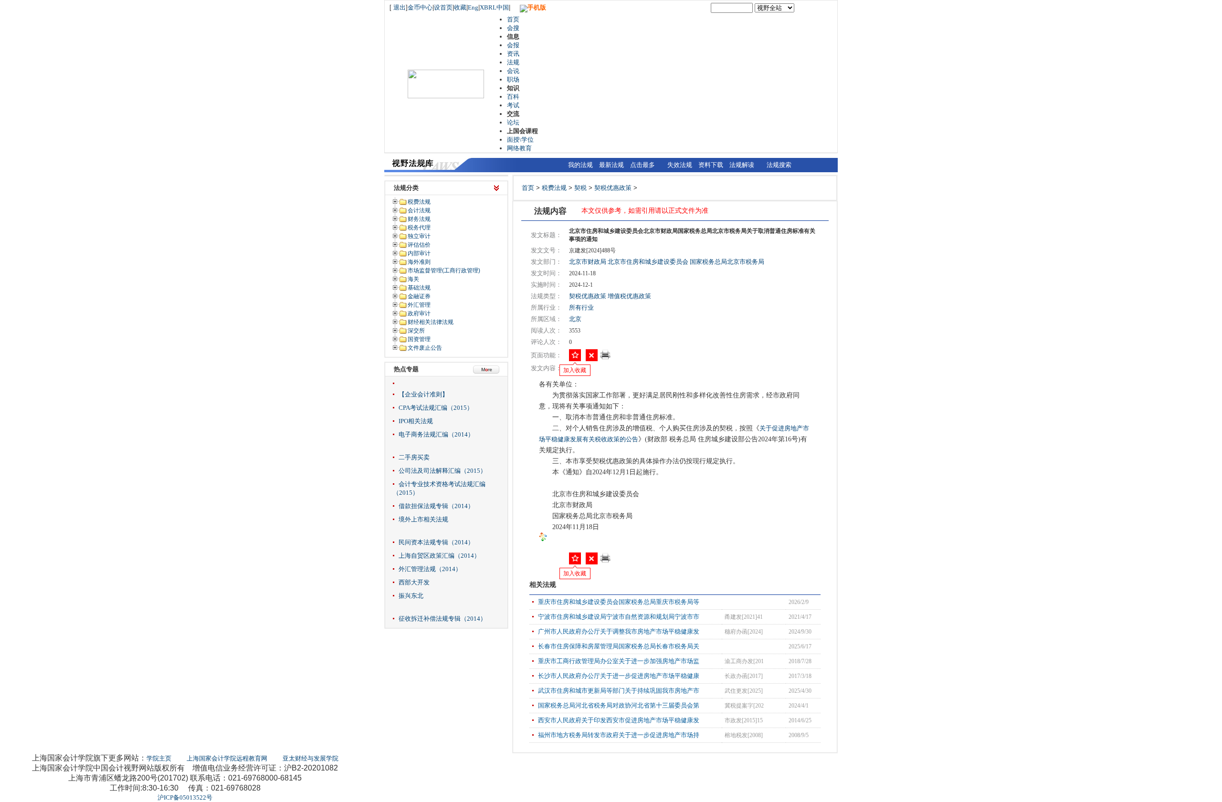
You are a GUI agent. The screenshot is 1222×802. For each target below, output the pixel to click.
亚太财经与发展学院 (310, 758)
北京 (575, 319)
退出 (399, 7)
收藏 (460, 7)
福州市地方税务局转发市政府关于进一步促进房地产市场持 (618, 735)
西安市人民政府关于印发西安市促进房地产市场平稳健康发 (618, 720)
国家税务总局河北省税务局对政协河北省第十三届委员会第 (618, 705)
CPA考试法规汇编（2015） (436, 407)
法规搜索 (779, 164)
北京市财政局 (587, 261)
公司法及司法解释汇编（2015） (442, 470)
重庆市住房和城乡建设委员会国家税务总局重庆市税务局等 (618, 601)
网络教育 (519, 148)
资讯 (513, 53)
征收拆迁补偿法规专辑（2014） (442, 618)
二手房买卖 (414, 457)
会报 (513, 45)
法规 (513, 62)
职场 (513, 79)
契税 (580, 187)
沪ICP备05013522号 (185, 797)
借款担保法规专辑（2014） (436, 506)
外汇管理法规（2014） (430, 569)
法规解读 (741, 164)
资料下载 (710, 164)
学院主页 (159, 758)
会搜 (513, 27)
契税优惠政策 (613, 187)
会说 (513, 70)
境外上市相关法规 (423, 519)
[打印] (605, 357)
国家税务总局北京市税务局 (727, 261)
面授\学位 (520, 139)
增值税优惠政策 (629, 296)
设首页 (443, 7)
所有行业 (581, 307)
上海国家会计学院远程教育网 (227, 758)
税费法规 (554, 187)
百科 (513, 96)
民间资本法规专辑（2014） (436, 542)
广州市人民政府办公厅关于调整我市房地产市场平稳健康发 (618, 631)
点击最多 (642, 164)
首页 (513, 19)
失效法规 (679, 164)
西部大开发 (414, 582)
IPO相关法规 (416, 421)
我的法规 (580, 164)
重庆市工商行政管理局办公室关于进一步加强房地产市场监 (618, 661)
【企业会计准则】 (423, 394)
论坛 (513, 122)
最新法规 (611, 164)
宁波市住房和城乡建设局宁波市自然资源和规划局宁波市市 (618, 616)
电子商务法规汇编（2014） (436, 434)
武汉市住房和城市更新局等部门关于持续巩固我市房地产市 (618, 690)
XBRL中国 (494, 7)
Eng (473, 7)
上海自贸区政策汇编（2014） (439, 555)
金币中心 (420, 7)
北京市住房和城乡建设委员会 (648, 261)
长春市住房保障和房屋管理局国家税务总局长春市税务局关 (618, 646)
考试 (513, 105)
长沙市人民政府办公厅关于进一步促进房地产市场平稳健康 (618, 675)
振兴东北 (411, 595)
